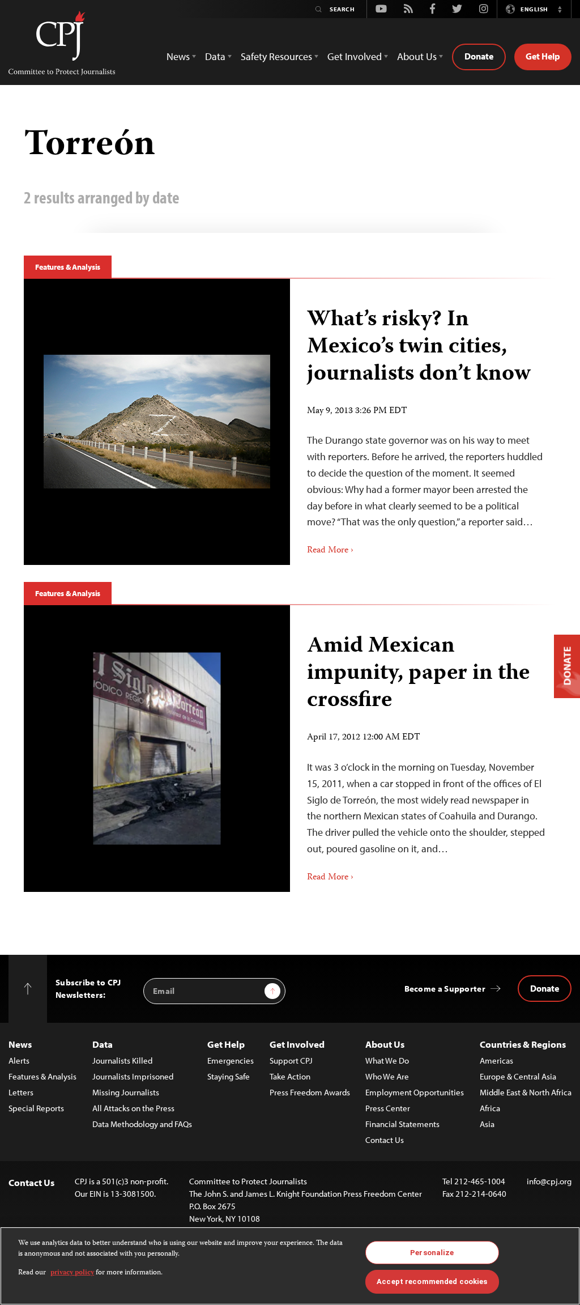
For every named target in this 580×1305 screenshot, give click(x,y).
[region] (290, 1266)
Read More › (330, 550)
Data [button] (215, 56)
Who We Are (387, 1076)
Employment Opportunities (414, 1092)
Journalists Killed (122, 1060)
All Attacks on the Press (133, 1108)
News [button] (178, 56)
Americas (496, 1060)
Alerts (18, 1060)
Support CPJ (291, 1060)
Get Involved (297, 1044)
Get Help (543, 56)
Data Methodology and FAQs (142, 1124)
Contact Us (384, 1139)
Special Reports (36, 1108)
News (20, 1044)
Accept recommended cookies (432, 1281)
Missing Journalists (125, 1092)
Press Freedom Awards (310, 1092)
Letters (20, 1092)
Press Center (387, 1108)
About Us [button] (417, 56)
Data (102, 1044)
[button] (559, 9)
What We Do (387, 1060)
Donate (478, 56)
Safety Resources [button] (276, 56)
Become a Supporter (444, 988)
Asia (487, 1124)
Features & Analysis (67, 267)
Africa (490, 1108)
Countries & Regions (523, 1044)
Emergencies (230, 1060)
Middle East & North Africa (526, 1092)
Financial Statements (402, 1124)
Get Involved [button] (354, 56)
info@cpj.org (549, 1181)
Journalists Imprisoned (132, 1076)
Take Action (290, 1076)
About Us (384, 1044)
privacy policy (72, 1273)
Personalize (432, 1252)
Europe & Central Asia (518, 1076)
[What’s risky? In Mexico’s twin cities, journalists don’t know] (157, 421)
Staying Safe (228, 1076)
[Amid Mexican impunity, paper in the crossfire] (157, 749)
